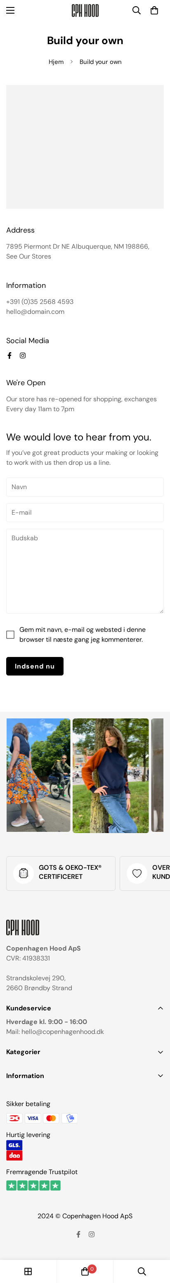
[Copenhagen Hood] (85, 10)
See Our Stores (28, 256)
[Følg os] (9, 355)
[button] (154, 10)
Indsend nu (35, 666)
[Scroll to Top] (155, 1239)
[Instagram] (22, 355)
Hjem (56, 62)
